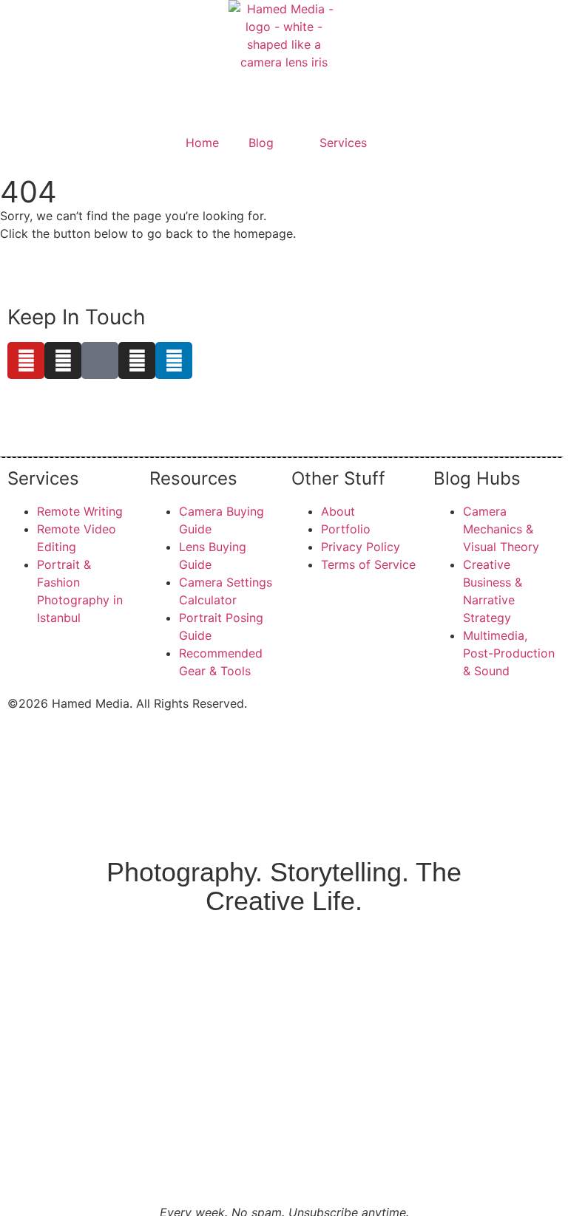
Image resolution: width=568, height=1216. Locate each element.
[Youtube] (25, 360)
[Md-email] (99, 360)
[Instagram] (62, 360)
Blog (261, 142)
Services (343, 142)
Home (202, 142)
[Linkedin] (173, 360)
